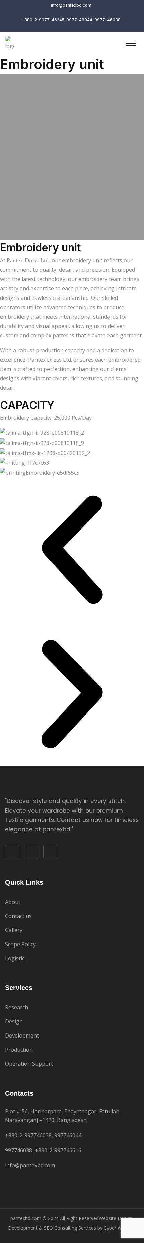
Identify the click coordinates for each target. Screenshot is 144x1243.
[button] (72, 549)
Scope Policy (20, 944)
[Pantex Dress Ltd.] (9, 42)
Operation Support (29, 1063)
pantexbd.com (25, 1218)
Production (19, 1049)
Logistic (14, 958)
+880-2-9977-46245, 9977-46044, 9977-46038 (71, 19)
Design (14, 1021)
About (12, 902)
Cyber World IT (120, 1228)
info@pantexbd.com (30, 1165)
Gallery (13, 930)
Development (22, 1035)
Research (16, 1007)
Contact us (18, 916)
